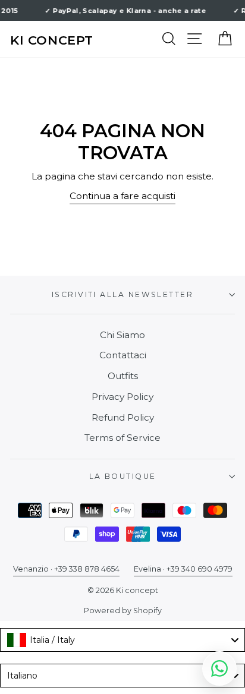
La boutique (122, 476)
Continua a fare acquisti (122, 195)
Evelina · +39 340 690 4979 (183, 568)
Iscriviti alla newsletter (122, 294)
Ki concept (51, 40)
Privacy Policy (122, 396)
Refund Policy (123, 417)
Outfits (123, 375)
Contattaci (122, 355)
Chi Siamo (122, 334)
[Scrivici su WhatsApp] (219, 668)
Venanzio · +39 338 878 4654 (66, 568)
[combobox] (122, 640)
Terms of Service (122, 437)
